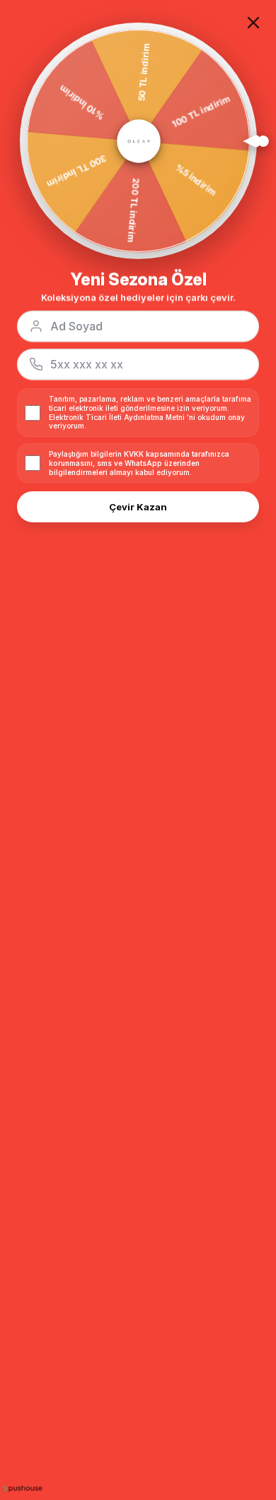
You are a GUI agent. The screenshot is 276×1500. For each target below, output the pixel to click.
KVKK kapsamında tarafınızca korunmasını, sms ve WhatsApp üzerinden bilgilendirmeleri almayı (139, 463)
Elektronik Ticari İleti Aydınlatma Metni (117, 417)
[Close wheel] (253, 22)
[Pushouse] (21, 1488)
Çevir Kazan (138, 506)
